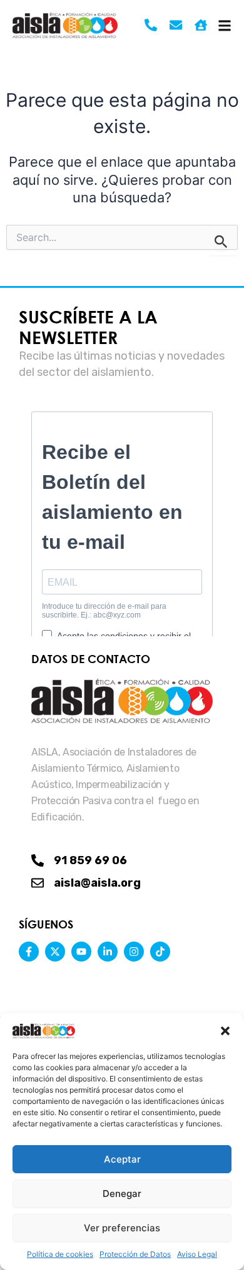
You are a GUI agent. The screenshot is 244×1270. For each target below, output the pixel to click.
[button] (225, 1031)
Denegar (122, 1193)
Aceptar (122, 1159)
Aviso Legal (197, 1254)
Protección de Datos (135, 1254)
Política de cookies (60, 1254)
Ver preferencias (122, 1228)
